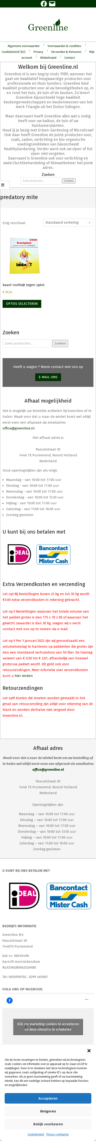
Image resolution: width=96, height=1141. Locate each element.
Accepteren (48, 1098)
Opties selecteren (22, 304)
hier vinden (24, 676)
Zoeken (69, 180)
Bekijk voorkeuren (48, 1124)
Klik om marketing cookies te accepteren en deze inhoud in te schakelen (48, 1027)
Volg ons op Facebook (22, 989)
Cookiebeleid (35, 1134)
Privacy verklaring (57, 1134)
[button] (89, 1050)
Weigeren (48, 1111)
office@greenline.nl (18, 428)
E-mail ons (48, 377)
